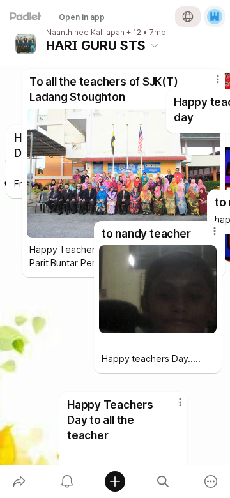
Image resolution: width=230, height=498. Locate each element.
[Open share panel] (19, 481)
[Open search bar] (163, 481)
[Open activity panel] (66, 481)
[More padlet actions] (211, 481)
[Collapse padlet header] (154, 45)
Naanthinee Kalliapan (85, 32)
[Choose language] (188, 16)
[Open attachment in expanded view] (158, 289)
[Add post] (114, 481)
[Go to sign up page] (214, 16)
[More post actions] (206, 236)
